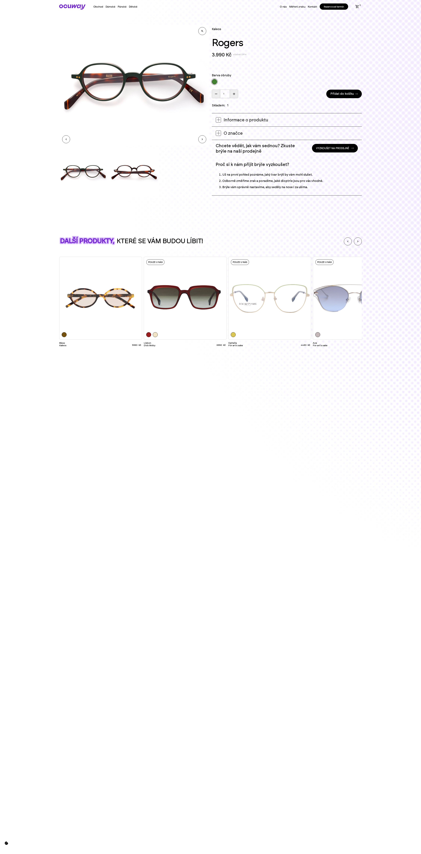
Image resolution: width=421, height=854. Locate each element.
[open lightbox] (202, 31)
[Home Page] (72, 7)
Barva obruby (221, 75)
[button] (357, 6)
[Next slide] (358, 241)
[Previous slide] (348, 241)
